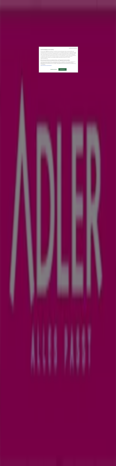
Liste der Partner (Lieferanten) (46, 65)
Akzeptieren (62, 69)
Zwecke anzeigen (53, 69)
